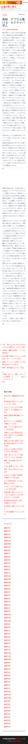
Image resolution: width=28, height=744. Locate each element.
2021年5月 (7, 714)
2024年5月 (7, 598)
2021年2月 (7, 723)
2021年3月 (7, 720)
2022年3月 (7, 682)
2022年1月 (7, 688)
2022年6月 (7, 672)
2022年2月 (7, 685)
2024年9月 (7, 586)
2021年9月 (7, 701)
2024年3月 (7, 605)
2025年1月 (7, 573)
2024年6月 (7, 595)
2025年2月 (7, 570)
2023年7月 (7, 630)
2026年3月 (7, 528)
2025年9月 (7, 547)
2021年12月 (7, 691)
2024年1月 (7, 611)
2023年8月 (7, 627)
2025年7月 (7, 553)
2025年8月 (7, 550)
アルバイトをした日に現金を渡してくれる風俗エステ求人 (13, 409)
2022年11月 (7, 656)
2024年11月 (7, 579)
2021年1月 (7, 727)
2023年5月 (7, 637)
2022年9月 (7, 663)
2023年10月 (7, 621)
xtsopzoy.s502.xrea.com (12, 29)
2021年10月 (7, 698)
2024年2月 (7, 608)
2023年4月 (7, 640)
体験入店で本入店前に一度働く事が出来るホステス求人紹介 (13, 443)
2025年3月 (7, 566)
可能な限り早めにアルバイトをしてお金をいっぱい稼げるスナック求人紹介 (13, 494)
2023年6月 (7, 634)
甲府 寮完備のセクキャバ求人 (13, 368)
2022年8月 (7, 666)
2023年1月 (7, 650)
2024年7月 (7, 592)
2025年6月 (7, 557)
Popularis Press (16, 741)
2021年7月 (7, 707)
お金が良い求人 (8, 6)
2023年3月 (7, 643)
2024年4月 (7, 602)
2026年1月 (7, 534)
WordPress (19, 739)
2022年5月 (7, 675)
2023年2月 (7, 646)
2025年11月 (7, 541)
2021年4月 (7, 717)
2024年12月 (7, 576)
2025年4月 (7, 563)
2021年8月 (7, 704)
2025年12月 (7, 537)
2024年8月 (7, 589)
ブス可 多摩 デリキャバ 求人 (14, 466)
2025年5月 (7, 560)
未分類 (4, 15)
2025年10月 (7, 544)
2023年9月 (7, 624)
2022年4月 (7, 679)
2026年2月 (7, 531)
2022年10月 (7, 659)
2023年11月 (7, 618)
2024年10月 (7, 582)
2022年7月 (7, 669)
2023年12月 (7, 614)
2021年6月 (7, 711)
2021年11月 (7, 695)
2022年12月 (7, 653)
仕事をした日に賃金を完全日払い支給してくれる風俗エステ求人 (13, 435)
